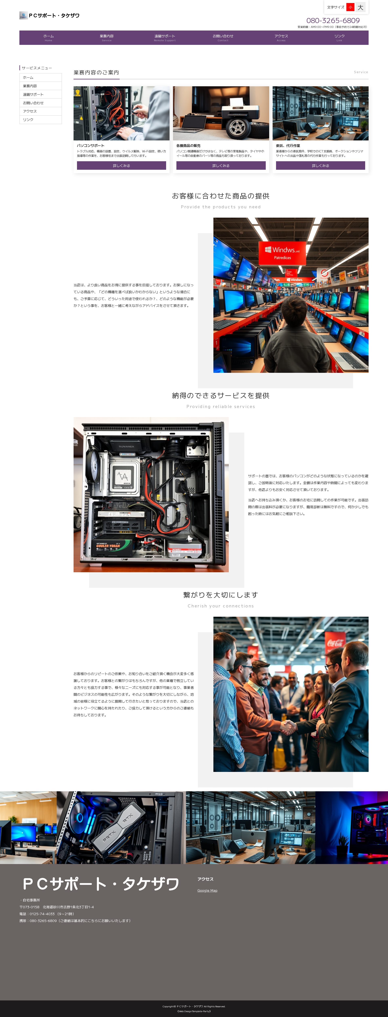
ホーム (48, 37)
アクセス (281, 37)
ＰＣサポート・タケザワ (190, 1006)
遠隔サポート (165, 37)
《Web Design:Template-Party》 (194, 1011)
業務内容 (107, 37)
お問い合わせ (223, 37)
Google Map (207, 890)
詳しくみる (121, 165)
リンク (339, 37)
